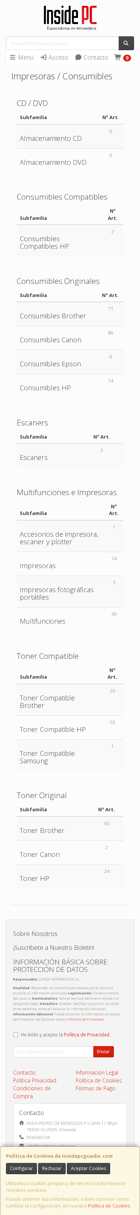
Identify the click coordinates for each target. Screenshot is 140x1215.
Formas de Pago (95, 1088)
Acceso (57, 57)
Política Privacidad (34, 1080)
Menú (25, 57)
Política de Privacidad (86, 1019)
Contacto (95, 57)
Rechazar (52, 1168)
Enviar (103, 1051)
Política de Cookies (109, 1205)
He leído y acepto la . (66, 1034)
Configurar (21, 1168)
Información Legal (97, 1072)
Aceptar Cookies (88, 1168)
